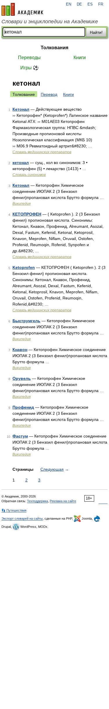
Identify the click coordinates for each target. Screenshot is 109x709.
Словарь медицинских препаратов (41, 152)
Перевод (49, 94)
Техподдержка (37, 501)
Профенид (23, 407)
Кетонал (20, 109)
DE (79, 4)
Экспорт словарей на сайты (22, 518)
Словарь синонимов (29, 175)
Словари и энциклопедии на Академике (49, 21)
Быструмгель (26, 320)
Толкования (54, 47)
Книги (80, 57)
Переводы (29, 57)
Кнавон (19, 349)
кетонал (20, 162)
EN (68, 4)
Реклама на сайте (63, 501)
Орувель (21, 378)
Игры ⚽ (29, 67)
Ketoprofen (23, 267)
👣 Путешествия (13, 510)
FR (100, 4)
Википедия (21, 204)
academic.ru (22, 9)
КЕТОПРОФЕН (26, 214)
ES (90, 4)
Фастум (20, 436)
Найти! (96, 32)
